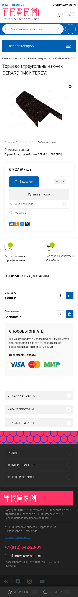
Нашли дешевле (23, 203)
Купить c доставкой (69, 295)
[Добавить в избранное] (70, 86)
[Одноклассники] (16, 224)
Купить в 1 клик (39, 194)
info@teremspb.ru (27, 556)
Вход (5, 4)
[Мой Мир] (22, 224)
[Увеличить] (39, 109)
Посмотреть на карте (17, 537)
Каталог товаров (20, 46)
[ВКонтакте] (11, 224)
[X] (27, 224)
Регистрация (17, 4)
